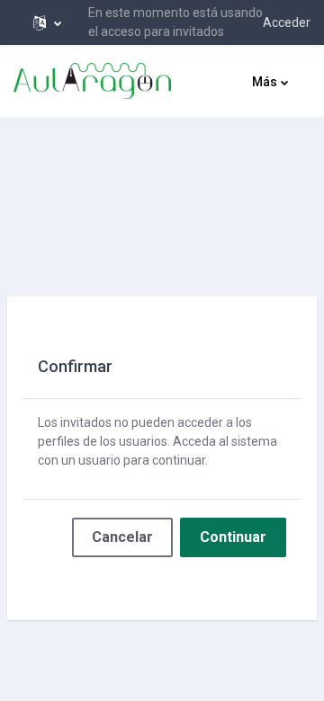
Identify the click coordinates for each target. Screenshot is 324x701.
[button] (47, 22)
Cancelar (122, 537)
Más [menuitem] (264, 82)
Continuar (233, 537)
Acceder (286, 22)
